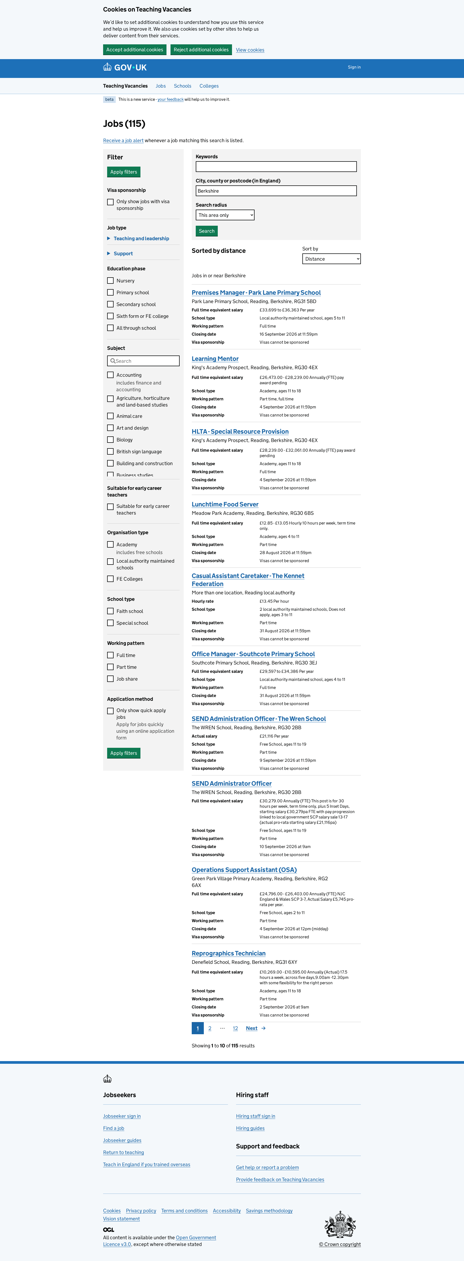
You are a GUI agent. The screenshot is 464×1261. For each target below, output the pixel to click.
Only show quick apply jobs (141, 713)
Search (207, 231)
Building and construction (145, 463)
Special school (132, 623)
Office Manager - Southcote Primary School (253, 654)
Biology (125, 440)
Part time (127, 667)
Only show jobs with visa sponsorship (143, 204)
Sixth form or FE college (143, 316)
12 (235, 1028)
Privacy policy (141, 1211)
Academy (127, 544)
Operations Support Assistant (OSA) (244, 870)
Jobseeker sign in (122, 1116)
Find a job (113, 1128)
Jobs (161, 86)
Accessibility (227, 1211)
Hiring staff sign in (255, 1116)
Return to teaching (123, 1152)
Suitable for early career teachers (143, 509)
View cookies (250, 49)
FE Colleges (130, 579)
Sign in (354, 67)
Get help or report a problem (267, 1167)
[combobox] (143, 360)
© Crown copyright (340, 1244)
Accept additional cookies (134, 49)
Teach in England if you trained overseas (146, 1164)
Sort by (310, 249)
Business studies (135, 475)
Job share (127, 679)
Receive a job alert (123, 140)
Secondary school (136, 304)
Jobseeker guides (122, 1140)
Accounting (129, 375)
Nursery (126, 281)
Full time (126, 655)
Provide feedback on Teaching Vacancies (280, 1179)
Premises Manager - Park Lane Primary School (256, 292)
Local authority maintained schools (146, 564)
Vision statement (121, 1219)
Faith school (130, 611)
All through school (136, 328)
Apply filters (123, 172)
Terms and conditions (184, 1211)
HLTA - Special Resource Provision (240, 431)
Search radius (211, 205)
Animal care (129, 416)
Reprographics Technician (229, 953)
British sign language (139, 451)
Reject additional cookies (201, 49)
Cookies (112, 1211)
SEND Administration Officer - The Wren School (259, 719)
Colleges (209, 86)
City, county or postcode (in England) (238, 181)
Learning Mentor (215, 358)
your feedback (171, 99)
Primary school (133, 292)
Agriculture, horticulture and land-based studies (143, 401)
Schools (182, 86)
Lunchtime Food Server (225, 504)
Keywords (207, 156)
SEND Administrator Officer (232, 783)
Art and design (132, 428)
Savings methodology (269, 1211)
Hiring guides (250, 1128)
